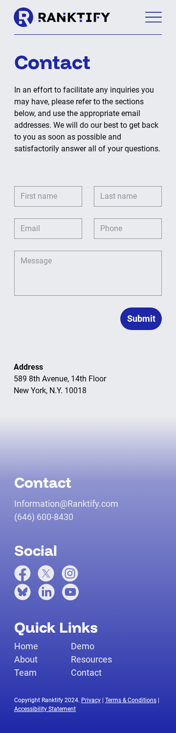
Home (26, 646)
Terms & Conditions (130, 700)
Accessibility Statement (45, 709)
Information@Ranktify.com (66, 503)
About (26, 659)
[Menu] (153, 17)
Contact (86, 672)
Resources (91, 659)
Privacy (91, 700)
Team (25, 672)
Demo (82, 646)
